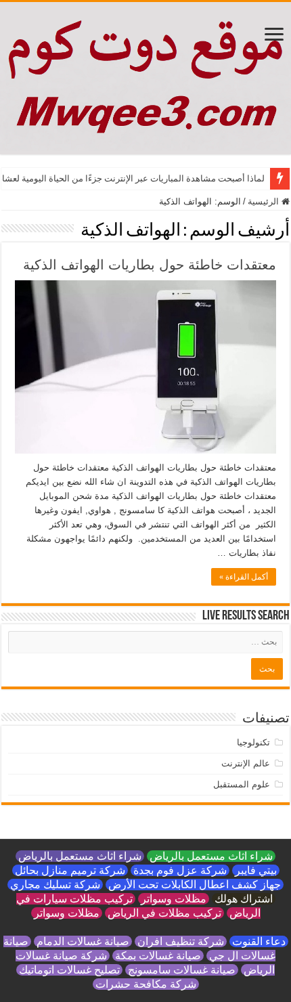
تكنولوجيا (253, 742)
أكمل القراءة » (243, 577)
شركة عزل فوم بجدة (180, 870)
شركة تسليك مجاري (55, 884)
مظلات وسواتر (173, 899)
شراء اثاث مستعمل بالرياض (211, 856)
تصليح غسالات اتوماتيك (69, 970)
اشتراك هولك (243, 899)
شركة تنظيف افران (181, 941)
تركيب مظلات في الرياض (164, 913)
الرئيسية (265, 201)
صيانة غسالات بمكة (158, 955)
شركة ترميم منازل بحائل (70, 870)
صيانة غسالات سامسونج (181, 970)
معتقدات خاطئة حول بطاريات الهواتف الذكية (149, 264)
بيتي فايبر (255, 870)
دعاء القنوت (258, 941)
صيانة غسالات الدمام (83, 941)
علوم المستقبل (241, 784)
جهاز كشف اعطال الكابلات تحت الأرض (195, 884)
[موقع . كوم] (145, 78)
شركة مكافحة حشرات (146, 984)
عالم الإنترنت (245, 763)
